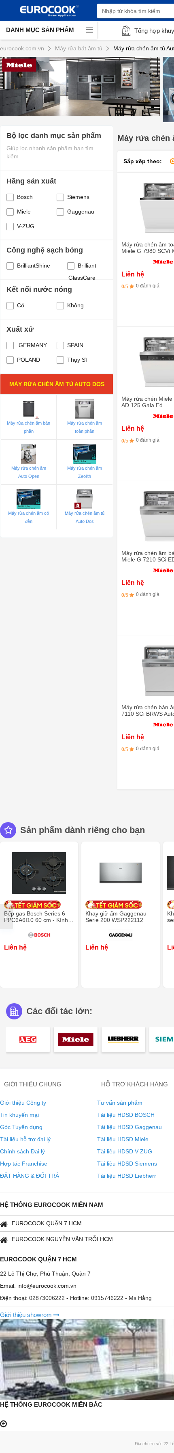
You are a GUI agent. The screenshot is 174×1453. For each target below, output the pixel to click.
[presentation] (6, 916)
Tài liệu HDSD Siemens (127, 1163)
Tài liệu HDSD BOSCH (126, 1115)
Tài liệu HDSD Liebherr (126, 1175)
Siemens (78, 197)
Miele (24, 211)
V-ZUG (25, 226)
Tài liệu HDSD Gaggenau (129, 1127)
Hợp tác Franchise (23, 1163)
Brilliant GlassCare (82, 267)
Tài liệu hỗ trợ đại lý (25, 1139)
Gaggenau (80, 211)
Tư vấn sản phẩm (119, 1102)
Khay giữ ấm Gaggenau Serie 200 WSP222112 (115, 916)
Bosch (25, 197)
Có (20, 305)
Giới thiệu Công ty (23, 1102)
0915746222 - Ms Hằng (121, 1298)
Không (75, 305)
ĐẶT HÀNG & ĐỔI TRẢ (29, 1175)
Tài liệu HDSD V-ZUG (124, 1151)
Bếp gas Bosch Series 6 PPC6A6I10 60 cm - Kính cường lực (36, 920)
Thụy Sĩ (77, 359)
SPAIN (75, 345)
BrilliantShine (33, 265)
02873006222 (47, 1298)
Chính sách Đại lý (22, 1151)
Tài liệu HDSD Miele (123, 1139)
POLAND (28, 359)
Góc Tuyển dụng (21, 1127)
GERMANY (32, 345)
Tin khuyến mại (19, 1115)
